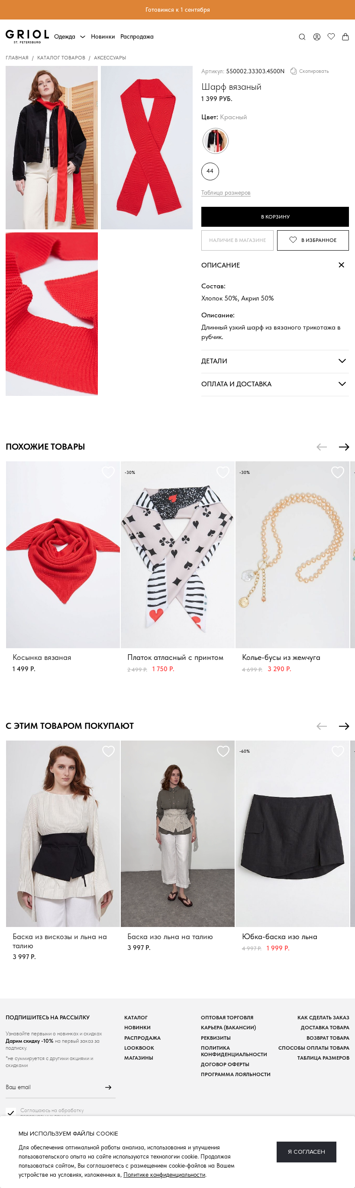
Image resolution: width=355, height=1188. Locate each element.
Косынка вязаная (42, 657)
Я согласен (306, 1151)
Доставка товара (325, 1027)
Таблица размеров (226, 192)
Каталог (136, 1017)
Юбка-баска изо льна (279, 936)
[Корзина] (345, 37)
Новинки (103, 36)
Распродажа (137, 36)
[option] (63, 574)
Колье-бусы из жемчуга (281, 657)
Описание (220, 265)
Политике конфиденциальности (164, 1174)
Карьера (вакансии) (228, 1027)
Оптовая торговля (227, 1017)
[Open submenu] (82, 37)
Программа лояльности (236, 1074)
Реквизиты (216, 1038)
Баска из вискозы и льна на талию (60, 941)
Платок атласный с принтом (175, 657)
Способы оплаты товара (313, 1047)
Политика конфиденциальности (234, 1050)
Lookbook (139, 1047)
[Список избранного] (331, 37)
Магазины (138, 1057)
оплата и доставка (236, 383)
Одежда (64, 36)
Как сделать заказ (323, 1017)
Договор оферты (225, 1064)
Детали (214, 360)
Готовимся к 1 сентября (177, 9)
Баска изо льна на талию (170, 936)
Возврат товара (328, 1038)
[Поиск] (302, 37)
